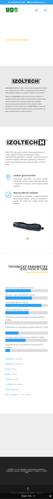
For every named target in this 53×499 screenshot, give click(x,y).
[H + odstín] (26, 241)
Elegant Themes (27, 493)
